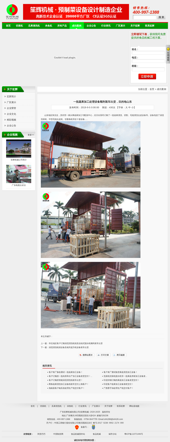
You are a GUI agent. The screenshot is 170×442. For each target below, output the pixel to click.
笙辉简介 (11, 96)
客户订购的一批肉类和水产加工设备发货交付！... (70, 376)
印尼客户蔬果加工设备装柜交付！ (118, 384)
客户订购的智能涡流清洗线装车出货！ (66, 380)
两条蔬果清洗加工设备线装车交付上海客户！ (69, 384)
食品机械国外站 (78, 434)
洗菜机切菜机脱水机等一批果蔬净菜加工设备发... (125, 376)
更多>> (31, 135)
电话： (135, 57)
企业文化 (11, 114)
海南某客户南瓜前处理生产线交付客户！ (67, 388)
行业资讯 (106, 25)
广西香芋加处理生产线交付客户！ (118, 388)
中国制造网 (58, 434)
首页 (8, 25)
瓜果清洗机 (34, 25)
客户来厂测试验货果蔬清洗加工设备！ (120, 372)
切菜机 (19, 25)
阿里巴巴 (41, 434)
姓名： (135, 49)
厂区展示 (120, 25)
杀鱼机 (48, 25)
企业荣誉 (11, 108)
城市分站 (113, 434)
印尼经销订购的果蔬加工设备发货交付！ (121, 380)
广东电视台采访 (19, 185)
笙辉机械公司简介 (19, 160)
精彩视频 (11, 119)
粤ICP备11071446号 (133, 434)
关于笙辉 (135, 25)
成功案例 (76, 25)
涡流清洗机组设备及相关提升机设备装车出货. (69, 347)
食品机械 (97, 434)
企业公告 (91, 25)
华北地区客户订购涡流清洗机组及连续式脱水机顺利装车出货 (76, 343)
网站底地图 (134, 406)
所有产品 (62, 25)
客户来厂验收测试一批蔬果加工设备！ (66, 372)
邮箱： (135, 66)
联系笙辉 (149, 25)
